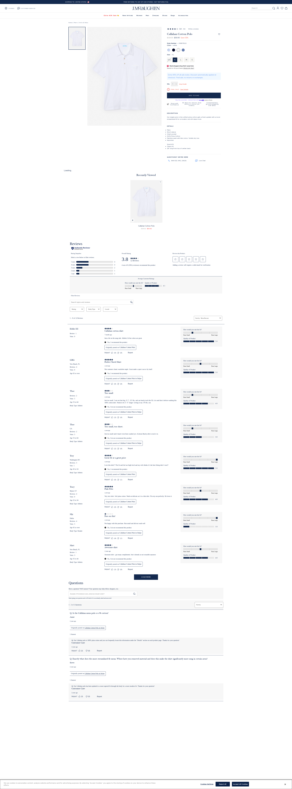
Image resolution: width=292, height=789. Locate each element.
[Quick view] (132, 220)
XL (175, 60)
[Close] (285, 784)
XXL (169, 60)
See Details (184, 89)
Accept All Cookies (240, 784)
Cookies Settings (206, 784)
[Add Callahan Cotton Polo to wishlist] (219, 34)
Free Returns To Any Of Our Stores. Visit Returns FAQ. (146, 2)
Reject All (222, 784)
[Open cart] (286, 8)
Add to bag (194, 95)
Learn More (208, 100)
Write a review (193, 29)
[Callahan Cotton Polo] (146, 201)
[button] (77, 38)
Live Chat (202, 160)
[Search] (273, 8)
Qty (168, 84)
